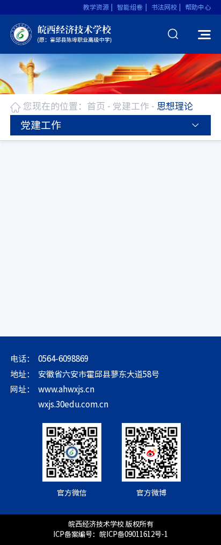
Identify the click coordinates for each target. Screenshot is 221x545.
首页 (96, 106)
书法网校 (164, 7)
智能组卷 (130, 7)
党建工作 (131, 106)
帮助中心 (198, 7)
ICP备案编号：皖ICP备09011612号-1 (110, 534)
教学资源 (96, 7)
